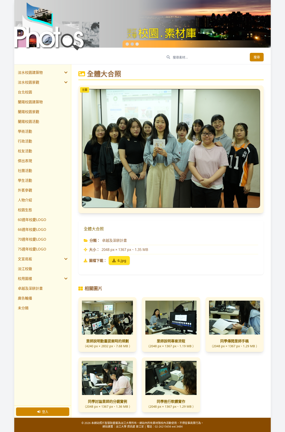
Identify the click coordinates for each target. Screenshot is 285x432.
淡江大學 (121, 426)
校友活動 (25, 151)
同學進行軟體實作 (171, 401)
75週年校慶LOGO (32, 249)
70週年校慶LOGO (32, 239)
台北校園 (25, 92)
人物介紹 (25, 200)
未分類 (23, 308)
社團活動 (25, 170)
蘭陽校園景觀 (28, 111)
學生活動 (25, 180)
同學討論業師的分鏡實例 (107, 401)
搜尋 (257, 57)
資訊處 (131, 426)
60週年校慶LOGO (32, 219)
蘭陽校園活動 (28, 121)
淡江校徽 (25, 268)
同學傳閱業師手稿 (234, 341)
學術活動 (25, 131)
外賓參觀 (25, 190)
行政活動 (25, 141)
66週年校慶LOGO (32, 229)
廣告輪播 (25, 298)
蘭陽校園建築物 (30, 101)
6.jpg (122, 260)
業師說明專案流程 (171, 341)
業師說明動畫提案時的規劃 (107, 341)
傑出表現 (25, 160)
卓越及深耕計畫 (30, 288)
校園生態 (25, 209)
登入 (45, 411)
